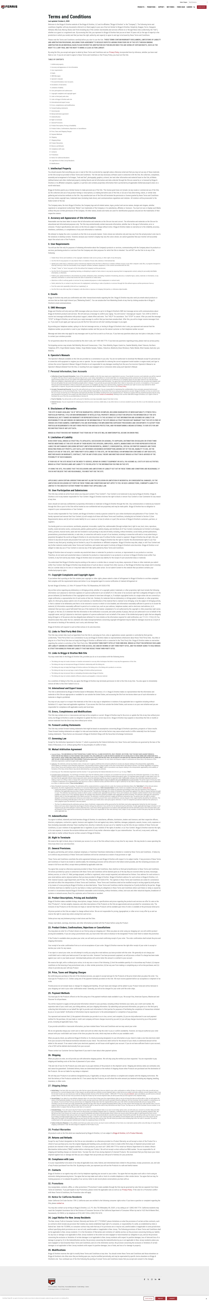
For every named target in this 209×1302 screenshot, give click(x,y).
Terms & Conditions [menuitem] (52, 1286)
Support (161, 7)
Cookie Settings (149, 1298)
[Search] (194, 7)
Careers (189, 7)
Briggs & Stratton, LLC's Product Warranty (127, 1133)
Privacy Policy (114, 52)
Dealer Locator (201, 7)
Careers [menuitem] (87, 1286)
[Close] (206, 1299)
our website (130, 1094)
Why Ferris (170, 7)
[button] (144, 1279)
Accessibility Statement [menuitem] (70, 1286)
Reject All (160, 1298)
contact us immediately (106, 394)
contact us (60, 1203)
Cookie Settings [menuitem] (80, 1286)
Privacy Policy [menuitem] (61, 1286)
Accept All (172, 1298)
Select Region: (183, 2)
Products (141, 7)
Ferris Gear (181, 7)
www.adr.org (147, 788)
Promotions (151, 7)
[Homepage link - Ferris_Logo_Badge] (51, 1284)
